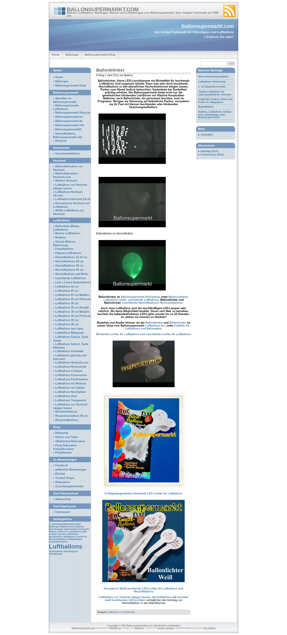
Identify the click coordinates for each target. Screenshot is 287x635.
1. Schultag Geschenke (212, 86)
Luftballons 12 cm (67, 286)
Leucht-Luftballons (68, 534)
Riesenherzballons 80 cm (71, 415)
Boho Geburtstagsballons (213, 76)
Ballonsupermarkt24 (68, 129)
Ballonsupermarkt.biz (69, 116)
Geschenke (83, 529)
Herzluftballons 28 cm (69, 261)
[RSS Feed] (229, 11)
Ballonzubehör (178, 296)
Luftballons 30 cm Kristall (72, 307)
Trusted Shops (64, 478)
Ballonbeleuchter (71, 524)
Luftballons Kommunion (71, 375)
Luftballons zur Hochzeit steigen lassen (124, 597)
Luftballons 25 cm (67, 290)
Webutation (62, 482)
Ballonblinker (110, 70)
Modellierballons (66, 411)
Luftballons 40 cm (67, 320)
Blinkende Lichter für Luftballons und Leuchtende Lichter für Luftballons (143, 334)
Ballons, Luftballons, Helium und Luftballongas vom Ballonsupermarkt (214, 115)
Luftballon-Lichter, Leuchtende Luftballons (131, 299)
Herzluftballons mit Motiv (71, 274)
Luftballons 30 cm (67, 303)
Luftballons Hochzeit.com (72, 362)
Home (55, 54)
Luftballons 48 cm (67, 324)
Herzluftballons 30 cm (69, 265)
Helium (53, 531)
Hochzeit (61, 140)
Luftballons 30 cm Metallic (72, 311)
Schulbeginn (71, 551)
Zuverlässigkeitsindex (69, 486)
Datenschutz (63, 499)
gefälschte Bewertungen (70, 469)
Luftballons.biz (155, 325)
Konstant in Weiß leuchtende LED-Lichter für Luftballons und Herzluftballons (143, 590)
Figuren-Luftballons (68, 253)
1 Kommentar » (129, 612)
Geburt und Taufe (66, 437)
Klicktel (60, 473)
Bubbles (60, 237)
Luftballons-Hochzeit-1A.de (72, 199)
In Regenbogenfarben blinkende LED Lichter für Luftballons (143, 493)
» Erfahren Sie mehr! (219, 37)
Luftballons (113, 612)
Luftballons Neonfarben (70, 392)
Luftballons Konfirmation (71, 379)
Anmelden (207, 134)
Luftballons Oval (66, 396)
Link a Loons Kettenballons (73, 282)
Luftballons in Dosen (68, 371)
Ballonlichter (178, 322)
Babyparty (61, 432)
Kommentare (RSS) (212, 154)
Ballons (79, 526)
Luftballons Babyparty (69, 332)
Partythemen (63, 452)
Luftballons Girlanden (69, 351)
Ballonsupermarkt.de (68, 121)
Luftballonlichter (58, 541)
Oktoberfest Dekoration (70, 441)
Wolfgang (139, 628)
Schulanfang (56, 551)
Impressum (62, 512)
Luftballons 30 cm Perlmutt (73, 316)
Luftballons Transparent (70, 400)
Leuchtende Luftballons (70, 278)
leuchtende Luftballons (62, 536)
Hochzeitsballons (171, 302)
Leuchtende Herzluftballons (140, 302)
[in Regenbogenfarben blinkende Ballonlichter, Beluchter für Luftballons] (144, 487)
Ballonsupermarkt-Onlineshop (140, 296)
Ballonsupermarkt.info (69, 125)
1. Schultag (55, 524)
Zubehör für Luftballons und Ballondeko (157, 327)
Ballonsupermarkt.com (103, 9)
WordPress (115, 628)
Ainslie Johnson (165, 628)
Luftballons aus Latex (69, 328)
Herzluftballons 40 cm (69, 269)
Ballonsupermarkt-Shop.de (72, 112)
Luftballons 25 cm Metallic (72, 295)
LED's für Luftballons (69, 531)
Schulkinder (55, 554)
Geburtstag (70, 529)
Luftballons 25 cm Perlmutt (73, 299)
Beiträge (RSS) (210, 151)
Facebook (61, 465)
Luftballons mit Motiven (70, 383)
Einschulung (56, 529)
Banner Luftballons (67, 233)
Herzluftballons (162, 597)
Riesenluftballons (66, 420)
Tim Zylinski (209, 628)
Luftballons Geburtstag (211, 81)
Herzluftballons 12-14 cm (71, 257)
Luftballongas (74, 539)
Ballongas (72, 54)
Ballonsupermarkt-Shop (100, 54)
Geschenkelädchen (67, 153)
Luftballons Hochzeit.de (70, 366)
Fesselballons (64, 248)
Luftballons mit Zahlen (70, 387)
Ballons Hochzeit (66, 180)
